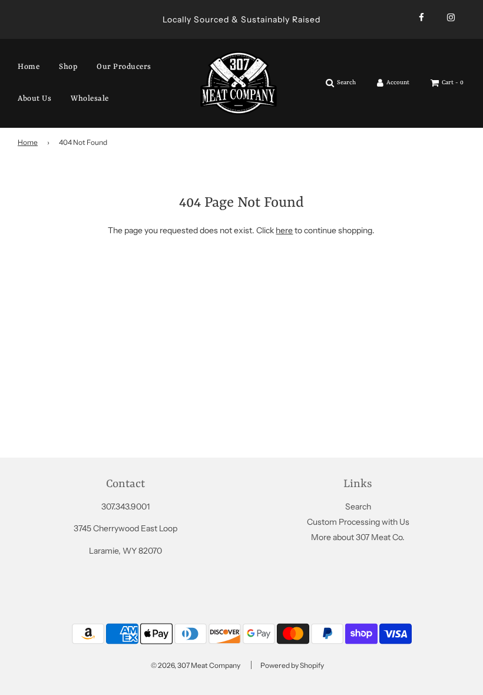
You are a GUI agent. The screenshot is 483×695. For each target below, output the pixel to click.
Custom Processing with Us (358, 522)
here (284, 230)
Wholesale (90, 98)
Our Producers (124, 66)
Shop (68, 66)
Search (358, 506)
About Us (34, 98)
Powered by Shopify (292, 665)
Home (28, 66)
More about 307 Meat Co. (358, 537)
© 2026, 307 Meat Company (195, 665)
